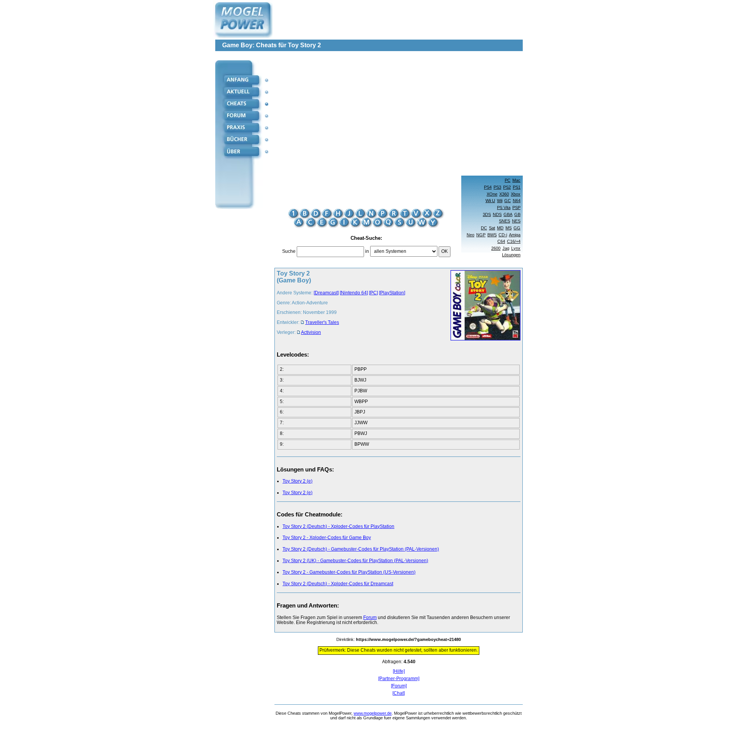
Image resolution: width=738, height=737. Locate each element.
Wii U (490, 200)
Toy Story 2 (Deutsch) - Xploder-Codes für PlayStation (338, 526)
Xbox (515, 194)
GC (507, 200)
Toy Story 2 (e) (297, 481)
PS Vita (503, 207)
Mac (516, 180)
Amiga (514, 234)
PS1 (516, 187)
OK (444, 251)
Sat (492, 228)
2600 (495, 248)
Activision (311, 332)
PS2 (507, 187)
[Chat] (398, 693)
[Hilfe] (399, 671)
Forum (370, 617)
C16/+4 (513, 241)
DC (484, 228)
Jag (505, 248)
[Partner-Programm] (398, 678)
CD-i (503, 234)
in (367, 251)
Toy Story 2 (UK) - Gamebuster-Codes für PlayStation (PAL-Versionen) (355, 560)
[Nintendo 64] (354, 292)
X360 (504, 194)
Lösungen (511, 254)
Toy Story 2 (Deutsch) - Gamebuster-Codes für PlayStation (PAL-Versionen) (361, 549)
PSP (516, 207)
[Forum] (399, 686)
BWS (492, 234)
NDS (497, 214)
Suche (289, 251)
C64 (501, 241)
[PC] (373, 292)
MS (508, 228)
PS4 (488, 187)
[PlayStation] (392, 292)
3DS (487, 214)
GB (517, 214)
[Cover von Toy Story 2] (483, 306)
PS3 (497, 187)
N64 (516, 200)
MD (500, 228)
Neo (470, 234)
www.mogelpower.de (373, 713)
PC (507, 180)
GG (517, 228)
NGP (480, 234)
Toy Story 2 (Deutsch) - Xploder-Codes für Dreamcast (338, 583)
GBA (508, 214)
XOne (492, 194)
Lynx (515, 248)
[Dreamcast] (326, 292)
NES (516, 221)
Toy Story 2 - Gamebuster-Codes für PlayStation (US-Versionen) (349, 572)
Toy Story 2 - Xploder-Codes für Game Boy (327, 537)
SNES (504, 221)
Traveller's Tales (322, 322)
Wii (499, 200)
